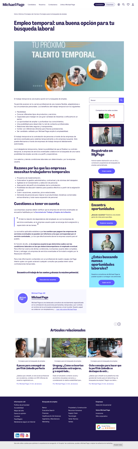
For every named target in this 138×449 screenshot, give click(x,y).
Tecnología (72, 416)
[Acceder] (132, 4)
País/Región (18, 419)
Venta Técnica (73, 419)
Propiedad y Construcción (77, 407)
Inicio (16, 14)
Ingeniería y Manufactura (51, 419)
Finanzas (45, 413)
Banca (44, 407)
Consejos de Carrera (32, 14)
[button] (121, 100)
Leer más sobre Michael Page (66, 309)
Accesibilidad (19, 408)
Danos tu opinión (20, 413)
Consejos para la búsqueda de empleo (53, 14)
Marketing (45, 422)
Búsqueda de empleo (49, 402)
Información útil (19, 402)
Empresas (109, 4)
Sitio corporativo (101, 416)
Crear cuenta (106, 171)
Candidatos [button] (32, 5)
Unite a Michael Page (67, 5)
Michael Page (40, 297)
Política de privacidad (21, 405)
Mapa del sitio (19, 410)
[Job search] (123, 4)
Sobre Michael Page (103, 410)
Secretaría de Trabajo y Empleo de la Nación (53, 212)
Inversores (99, 413)
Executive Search (48, 410)
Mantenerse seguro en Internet (24, 422)
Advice (21, 14)
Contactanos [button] (52, 5)
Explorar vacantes (106, 223)
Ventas (70, 422)
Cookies (17, 416)
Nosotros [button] (42, 5)
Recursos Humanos (75, 410)
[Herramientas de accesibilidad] (118, 4)
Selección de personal (103, 405)
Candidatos (99, 4)
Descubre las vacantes (48, 280)
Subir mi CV (106, 282)
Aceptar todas (118, 445)
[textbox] (106, 100)
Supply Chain (73, 413)
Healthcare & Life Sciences (51, 416)
